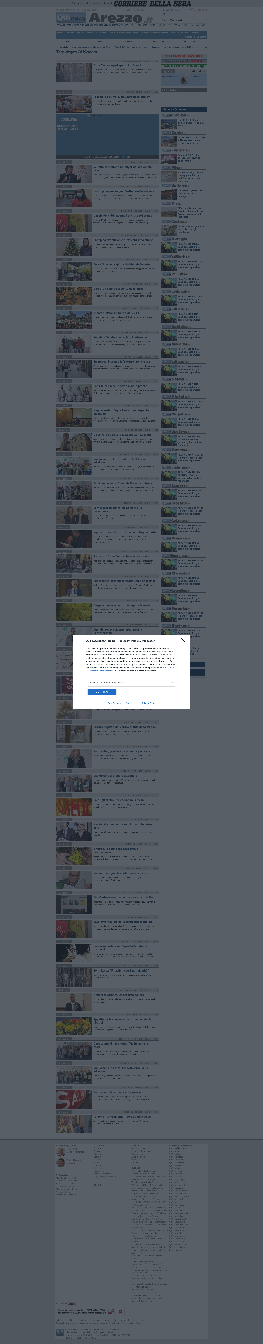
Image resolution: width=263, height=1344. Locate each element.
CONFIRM (102, 692)
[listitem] (131, 682)
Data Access (131, 703)
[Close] (184, 641)
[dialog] (131, 672)
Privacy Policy (148, 703)
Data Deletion (114, 703)
